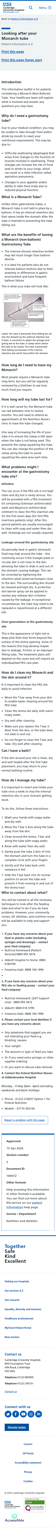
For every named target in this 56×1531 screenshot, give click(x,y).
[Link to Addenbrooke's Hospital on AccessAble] (14, 1518)
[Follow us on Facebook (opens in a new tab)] (16, 1414)
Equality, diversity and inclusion (23, 1309)
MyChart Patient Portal (18, 1327)
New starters (12, 1337)
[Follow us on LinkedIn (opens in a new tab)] (39, 1414)
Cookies (28, 1481)
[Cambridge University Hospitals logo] (14, 7)
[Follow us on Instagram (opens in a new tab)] (31, 1414)
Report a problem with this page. (25, 1120)
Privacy (28, 1471)
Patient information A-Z (24, 18)
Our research (12, 1299)
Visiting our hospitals (17, 1281)
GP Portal (28, 1453)
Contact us (11, 1391)
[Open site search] (31, 8)
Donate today (17, 1427)
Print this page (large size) (22, 60)
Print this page (13, 52)
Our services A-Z (14, 1290)
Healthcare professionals (19, 1318)
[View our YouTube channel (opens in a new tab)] (24, 1414)
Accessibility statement (28, 1462)
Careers (28, 1444)
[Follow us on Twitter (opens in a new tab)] (8, 1414)
